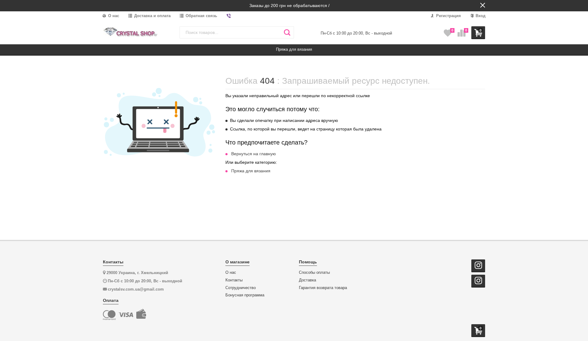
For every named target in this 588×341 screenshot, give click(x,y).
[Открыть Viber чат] (229, 16)
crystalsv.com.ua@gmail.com (136, 289)
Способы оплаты (314, 272)
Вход (479, 15)
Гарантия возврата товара (323, 288)
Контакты (234, 280)
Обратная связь (200, 15)
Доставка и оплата (152, 15)
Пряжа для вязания (250, 170)
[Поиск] (287, 32)
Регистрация (448, 15)
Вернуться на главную (253, 153)
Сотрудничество (240, 288)
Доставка (307, 280)
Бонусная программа (244, 295)
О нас (113, 15)
